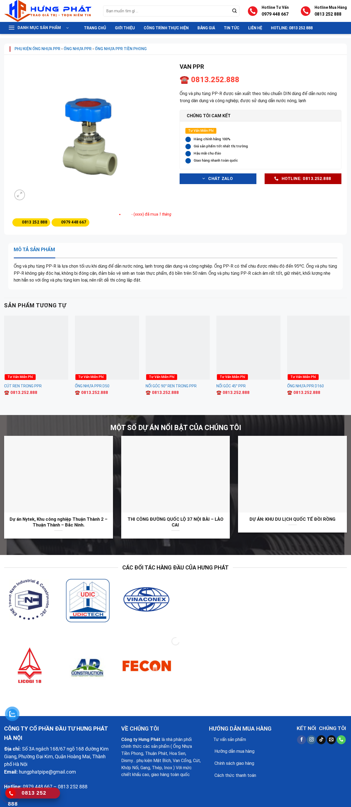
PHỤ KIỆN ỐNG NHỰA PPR (37, 49)
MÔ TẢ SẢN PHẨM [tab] (34, 249)
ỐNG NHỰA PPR (78, 49)
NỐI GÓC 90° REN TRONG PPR (171, 386)
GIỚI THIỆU (125, 28)
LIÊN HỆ (255, 28)
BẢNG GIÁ (206, 28)
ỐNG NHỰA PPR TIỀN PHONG (121, 49)
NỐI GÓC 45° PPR (231, 386)
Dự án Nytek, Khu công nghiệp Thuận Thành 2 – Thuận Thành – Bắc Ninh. (58, 522)
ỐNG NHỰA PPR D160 (305, 386)
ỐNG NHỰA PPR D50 (92, 386)
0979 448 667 (275, 14)
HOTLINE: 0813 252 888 (292, 28)
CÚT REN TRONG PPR (23, 386)
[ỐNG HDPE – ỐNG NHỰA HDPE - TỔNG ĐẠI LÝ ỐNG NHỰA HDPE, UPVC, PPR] (49, 11)
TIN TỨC (231, 28)
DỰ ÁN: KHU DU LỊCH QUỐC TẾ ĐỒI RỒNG (292, 519)
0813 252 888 (328, 14)
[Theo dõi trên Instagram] (311, 740)
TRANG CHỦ (95, 28)
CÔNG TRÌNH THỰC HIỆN (166, 28)
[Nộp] (234, 11)
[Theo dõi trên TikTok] (321, 740)
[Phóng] (19, 195)
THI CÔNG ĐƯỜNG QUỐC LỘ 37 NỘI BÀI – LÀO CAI (175, 522)
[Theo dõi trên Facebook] (301, 740)
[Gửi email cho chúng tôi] (331, 740)
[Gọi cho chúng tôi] (341, 740)
